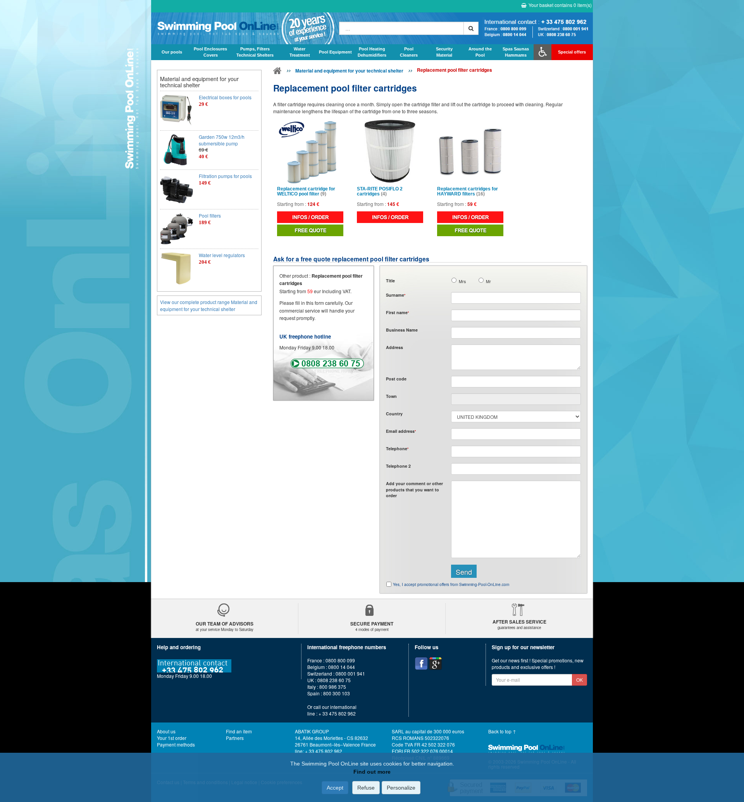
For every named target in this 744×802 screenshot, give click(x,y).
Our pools (172, 52)
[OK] (471, 28)
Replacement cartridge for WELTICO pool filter (306, 192)
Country (394, 414)
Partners (235, 738)
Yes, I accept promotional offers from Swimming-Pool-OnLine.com (451, 584)
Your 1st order (171, 738)
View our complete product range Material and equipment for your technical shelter (208, 305)
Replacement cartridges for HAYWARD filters (467, 192)
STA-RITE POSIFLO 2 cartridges (380, 192)
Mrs (462, 281)
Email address (401, 431)
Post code (396, 379)
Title (390, 280)
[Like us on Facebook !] (421, 663)
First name (397, 312)
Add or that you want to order (414, 489)
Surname (395, 295)
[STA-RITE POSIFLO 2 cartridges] (390, 151)
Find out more (372, 772)
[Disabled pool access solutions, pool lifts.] (542, 52)
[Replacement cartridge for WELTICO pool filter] (310, 151)
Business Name (402, 330)
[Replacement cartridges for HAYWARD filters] (470, 151)
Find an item (239, 731)
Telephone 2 (398, 466)
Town (391, 396)
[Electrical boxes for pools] (176, 110)
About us (166, 731)
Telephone (397, 448)
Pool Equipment (335, 52)
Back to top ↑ (502, 731)
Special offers (572, 52)
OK (579, 679)
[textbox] (516, 381)
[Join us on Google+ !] (435, 663)
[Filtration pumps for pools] (176, 189)
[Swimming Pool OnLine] (277, 72)
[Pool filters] (176, 229)
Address (394, 347)
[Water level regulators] (176, 268)
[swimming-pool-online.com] (243, 28)
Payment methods (176, 744)
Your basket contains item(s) (560, 5)
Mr (488, 281)
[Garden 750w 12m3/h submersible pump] (176, 150)
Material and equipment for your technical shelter (349, 70)
